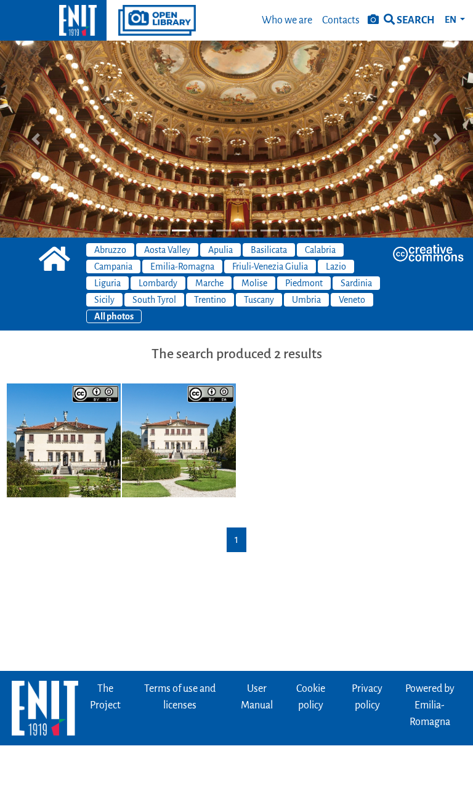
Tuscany (259, 300)
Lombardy (158, 283)
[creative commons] (428, 253)
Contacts (341, 20)
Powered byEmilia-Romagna (430, 705)
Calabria (320, 250)
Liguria (107, 283)
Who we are (287, 20)
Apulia (220, 250)
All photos (114, 316)
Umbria (306, 300)
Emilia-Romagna (182, 266)
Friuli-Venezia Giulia (270, 266)
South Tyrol (154, 300)
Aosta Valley (167, 250)
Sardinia (356, 283)
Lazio (336, 266)
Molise (254, 283)
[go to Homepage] (53, 20)
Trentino (210, 300)
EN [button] (451, 20)
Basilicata (269, 250)
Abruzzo (110, 250)
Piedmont (304, 283)
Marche (209, 283)
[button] (35, 139)
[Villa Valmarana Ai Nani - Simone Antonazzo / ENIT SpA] (64, 439)
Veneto (352, 300)
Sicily (104, 300)
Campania (113, 266)
